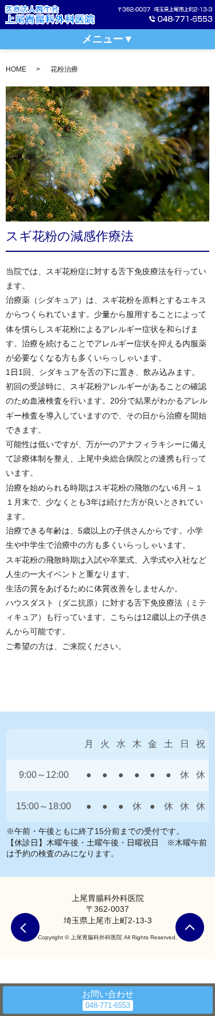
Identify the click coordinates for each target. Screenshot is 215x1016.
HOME (16, 69)
